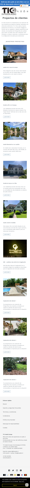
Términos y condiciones (9, 412)
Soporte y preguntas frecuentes (12, 408)
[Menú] (27, 11)
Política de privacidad (9, 420)
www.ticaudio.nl (7, 457)
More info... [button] (22, 481)
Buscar (5, 404)
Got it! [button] (15, 485)
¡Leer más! (7, 77)
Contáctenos (6, 416)
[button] (24, 6)
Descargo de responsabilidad (11, 423)
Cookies (5, 427)
